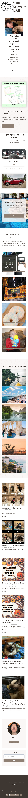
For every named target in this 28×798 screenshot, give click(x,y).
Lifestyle (21, 782)
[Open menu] (25, 6)
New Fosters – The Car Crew (12, 508)
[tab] (11, 70)
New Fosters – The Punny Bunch (13, 545)
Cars (16, 780)
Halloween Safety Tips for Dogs (13, 583)
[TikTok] (21, 795)
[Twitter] (12, 795)
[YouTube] (18, 795)
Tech (5, 782)
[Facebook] (7, 795)
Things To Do (13, 782)
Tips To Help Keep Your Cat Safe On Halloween (13, 621)
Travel (21, 780)
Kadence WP (14, 791)
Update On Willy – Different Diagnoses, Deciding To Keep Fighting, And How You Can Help (13, 703)
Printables (14, 784)
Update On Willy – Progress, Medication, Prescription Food (12, 662)
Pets (11, 780)
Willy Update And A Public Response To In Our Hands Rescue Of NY (14, 41)
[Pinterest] (15, 795)
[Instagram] (10, 795)
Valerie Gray (12, 509)
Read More (4, 517)
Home (6, 780)
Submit (14, 216)
